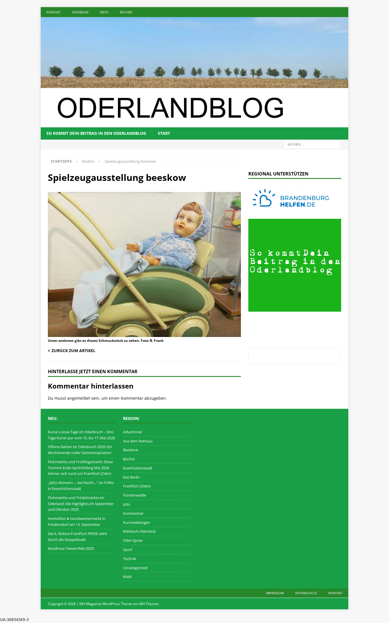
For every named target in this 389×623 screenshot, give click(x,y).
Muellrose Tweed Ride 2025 (71, 548)
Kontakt (53, 12)
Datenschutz (306, 593)
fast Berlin (131, 477)
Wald (127, 576)
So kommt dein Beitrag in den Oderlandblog (96, 133)
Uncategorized (135, 567)
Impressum (275, 593)
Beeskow (130, 449)
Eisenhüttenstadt (137, 468)
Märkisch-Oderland (139, 531)
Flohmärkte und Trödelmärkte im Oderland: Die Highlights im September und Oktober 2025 (81, 503)
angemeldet (78, 398)
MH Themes (149, 603)
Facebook (80, 12)
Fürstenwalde (134, 495)
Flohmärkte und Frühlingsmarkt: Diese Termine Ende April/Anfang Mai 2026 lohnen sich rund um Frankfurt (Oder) (80, 467)
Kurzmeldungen (136, 522)
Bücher (126, 12)
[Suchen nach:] (312, 144)
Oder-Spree (132, 540)
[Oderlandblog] (194, 84)
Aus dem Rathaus (138, 441)
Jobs (126, 504)
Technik (129, 558)
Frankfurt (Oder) (137, 486)
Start (164, 133)
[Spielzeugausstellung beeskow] (144, 333)
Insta (104, 12)
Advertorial (132, 431)
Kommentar (133, 513)
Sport (127, 549)
